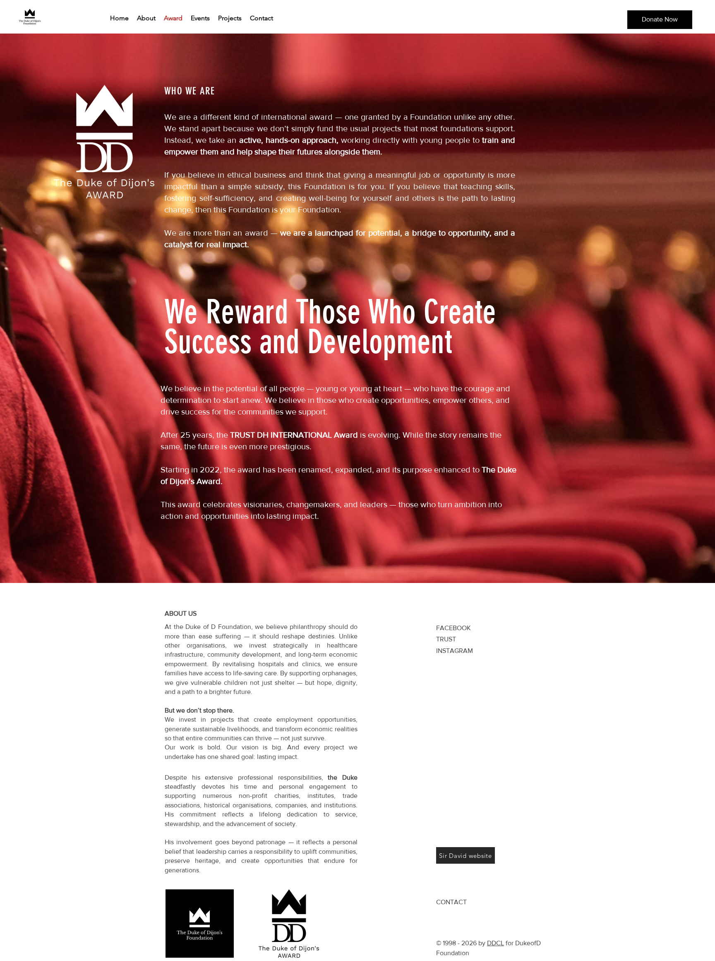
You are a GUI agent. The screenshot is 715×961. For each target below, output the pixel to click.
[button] (659, 19)
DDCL (495, 943)
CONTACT (451, 902)
